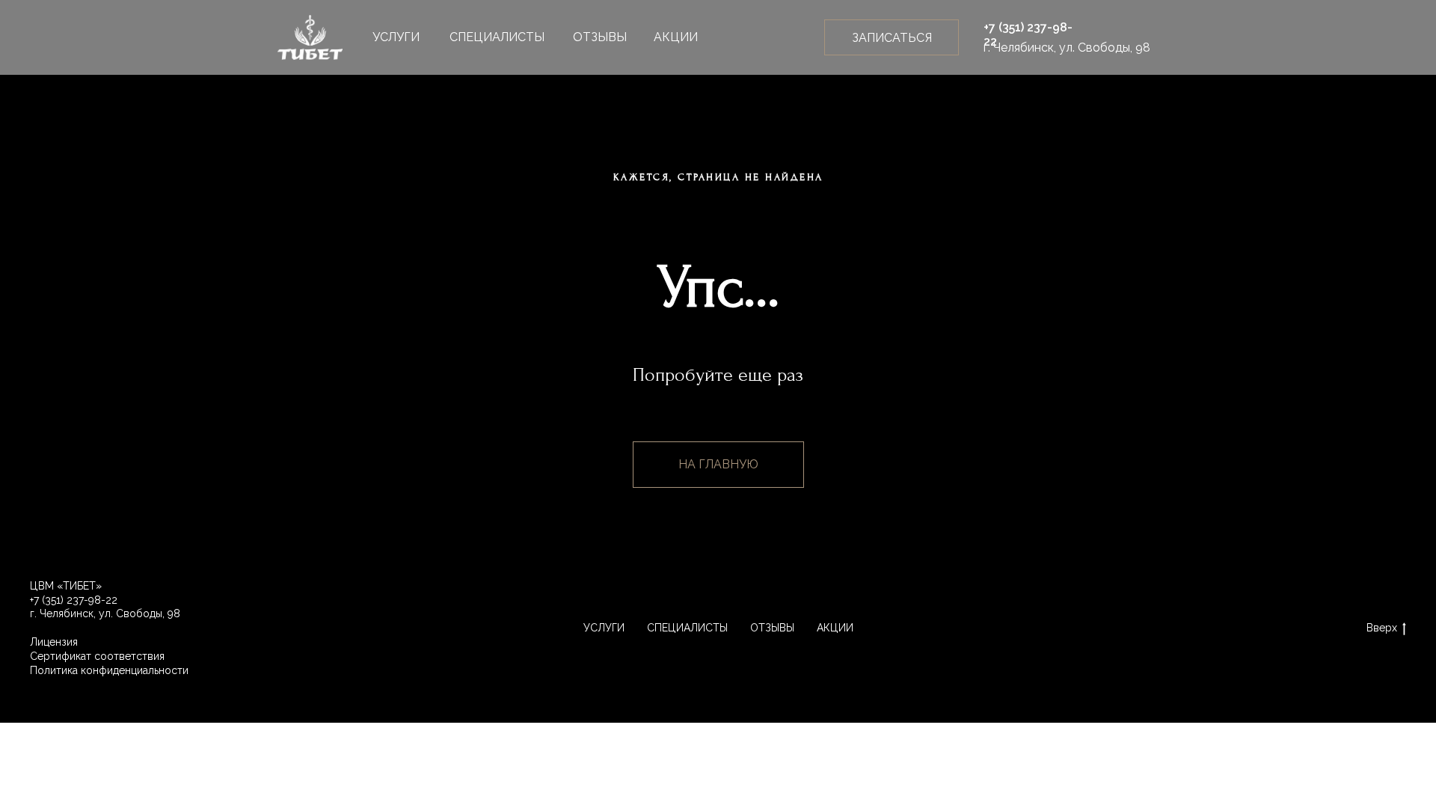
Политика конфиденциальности (109, 670)
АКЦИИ (676, 37)
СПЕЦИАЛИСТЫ (496, 37)
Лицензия (54, 642)
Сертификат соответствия (97, 656)
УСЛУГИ (396, 37)
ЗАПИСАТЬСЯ (892, 38)
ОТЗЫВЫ (600, 37)
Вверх (1381, 628)
